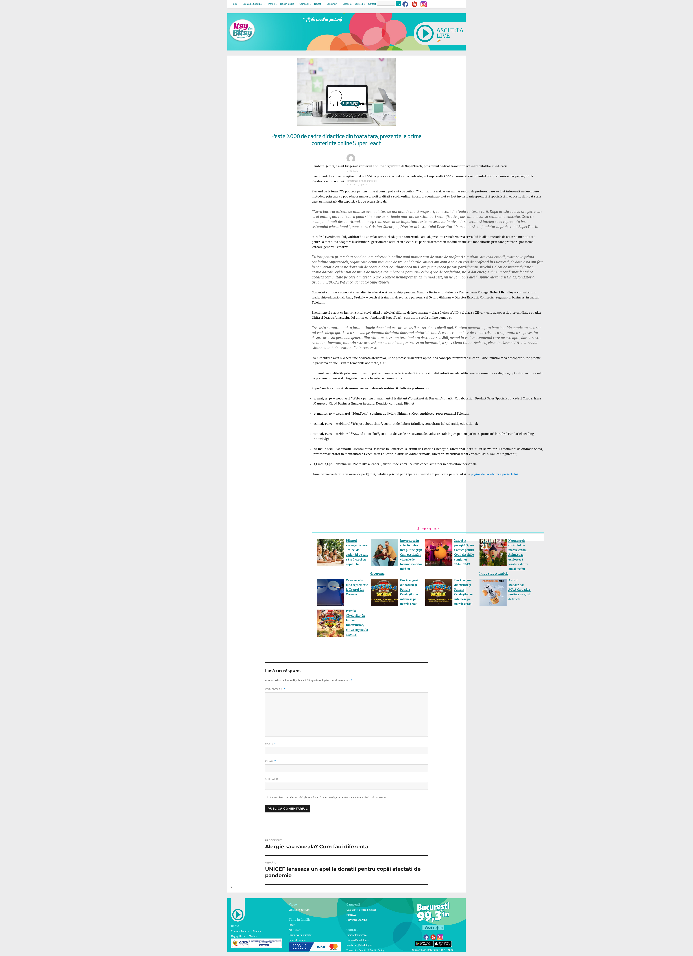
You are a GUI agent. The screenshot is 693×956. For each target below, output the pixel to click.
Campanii (304, 4)
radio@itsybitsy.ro (356, 935)
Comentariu (275, 689)
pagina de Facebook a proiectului (494, 474)
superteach (364, 185)
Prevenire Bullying (356, 919)
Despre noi (359, 4)
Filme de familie (297, 940)
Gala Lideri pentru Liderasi (361, 909)
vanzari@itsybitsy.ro (357, 940)
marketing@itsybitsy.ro (359, 945)
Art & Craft (294, 930)
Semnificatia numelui (300, 935)
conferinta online (354, 181)
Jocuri (292, 925)
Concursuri (331, 4)
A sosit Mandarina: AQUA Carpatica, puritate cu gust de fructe (519, 590)
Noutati (317, 4)
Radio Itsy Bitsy (353, 166)
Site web (271, 778)
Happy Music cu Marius (244, 936)
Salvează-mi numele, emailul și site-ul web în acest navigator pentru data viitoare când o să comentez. (328, 797)
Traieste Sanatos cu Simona (246, 931)
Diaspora (347, 4)
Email (270, 761)
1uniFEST (351, 914)
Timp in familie (287, 4)
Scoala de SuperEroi (253, 4)
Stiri (348, 176)
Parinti (271, 4)
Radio (234, 4)
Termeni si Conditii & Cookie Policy (365, 950)
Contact (372, 4)
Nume (270, 743)
